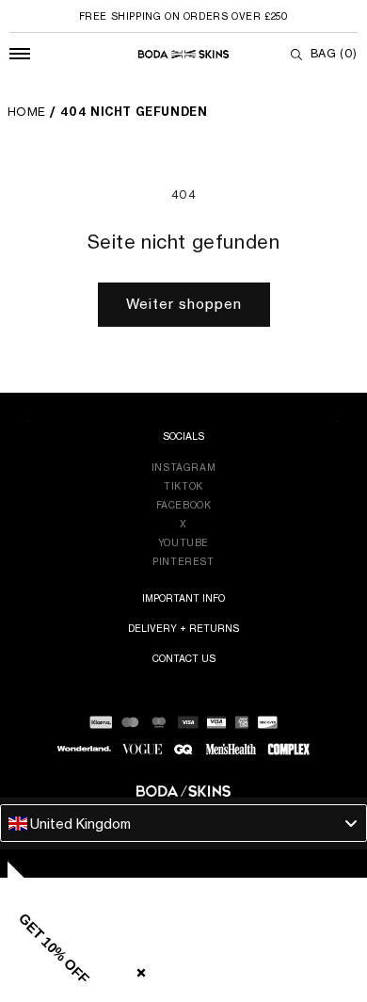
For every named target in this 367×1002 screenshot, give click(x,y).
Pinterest (183, 561)
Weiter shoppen (184, 304)
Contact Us (183, 658)
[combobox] (183, 823)
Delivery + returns (183, 628)
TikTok (183, 486)
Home (27, 112)
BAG (334, 53)
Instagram (183, 467)
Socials (183, 436)
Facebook (184, 504)
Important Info (183, 598)
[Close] (137, 969)
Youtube (183, 542)
